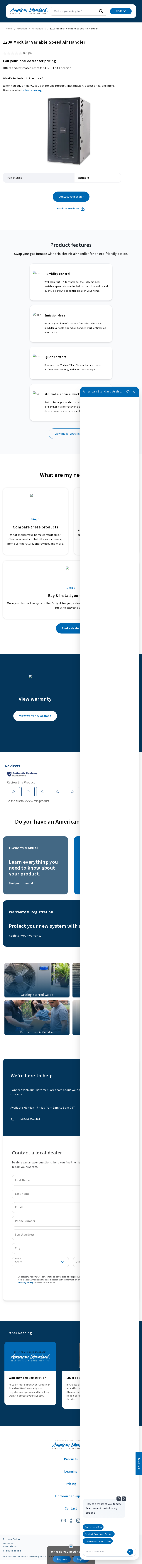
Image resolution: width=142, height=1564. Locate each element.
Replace (62, 1559)
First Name (22, 1180)
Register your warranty (25, 936)
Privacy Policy (25, 1282)
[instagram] (78, 1520)
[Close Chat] (134, 392)
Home (9, 29)
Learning (71, 1471)
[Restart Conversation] (128, 392)
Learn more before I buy (97, 1541)
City (17, 1248)
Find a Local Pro (93, 1527)
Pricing (71, 1484)
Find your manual (21, 883)
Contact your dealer (71, 197)
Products (22, 29)
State (18, 1258)
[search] (101, 11)
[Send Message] (130, 1552)
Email (19, 1207)
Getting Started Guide (37, 994)
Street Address (25, 1235)
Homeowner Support (71, 1496)
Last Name (22, 1194)
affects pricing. (32, 90)
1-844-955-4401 (29, 1119)
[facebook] (71, 1520)
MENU (119, 11)
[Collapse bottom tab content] (71, 1546)
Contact (71, 1508)
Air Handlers (39, 29)
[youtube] (63, 1520)
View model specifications (71, 434)
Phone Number (25, 1221)
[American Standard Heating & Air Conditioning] (29, 11)
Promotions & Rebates (37, 1032)
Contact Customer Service (98, 1534)
